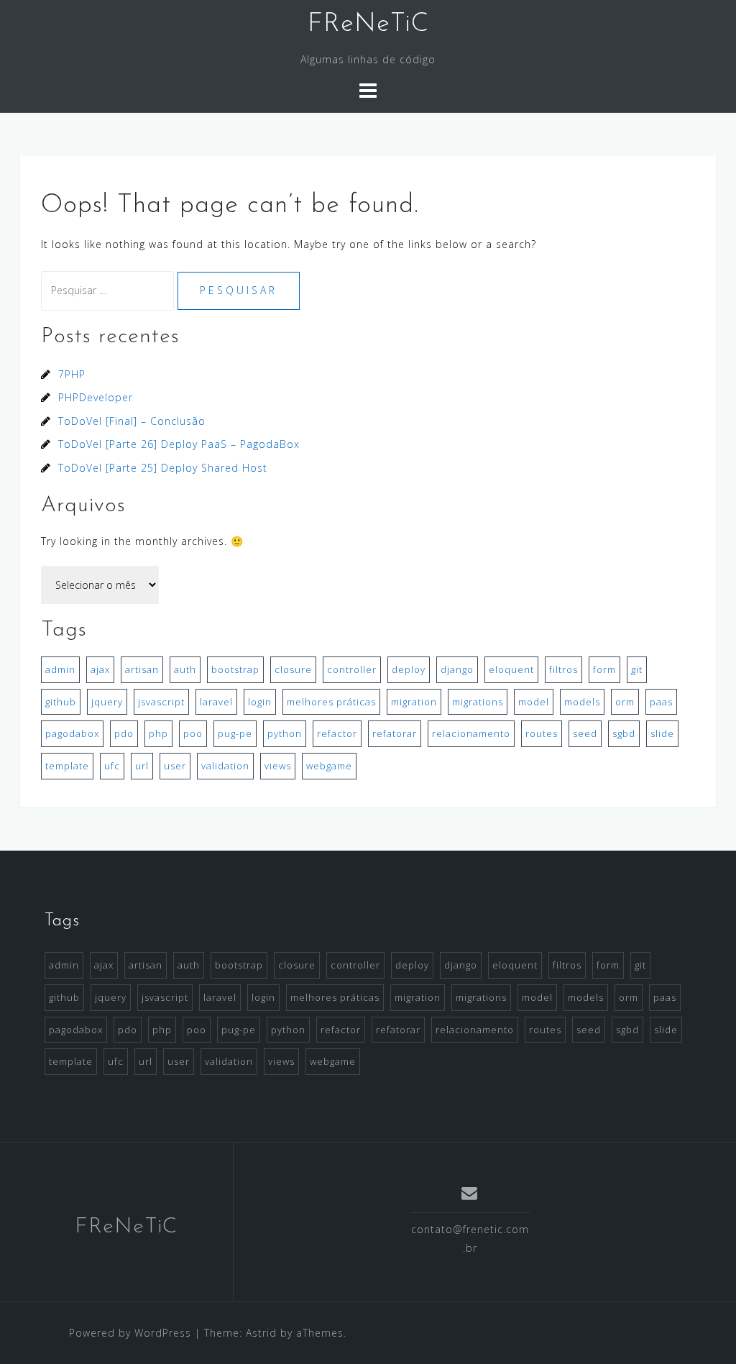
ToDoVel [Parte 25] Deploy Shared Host (162, 468)
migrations (477, 701)
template (67, 765)
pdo (124, 733)
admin (60, 669)
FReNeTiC (368, 24)
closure (293, 669)
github (60, 701)
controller (352, 669)
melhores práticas (331, 701)
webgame (329, 765)
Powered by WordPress (130, 1333)
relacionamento (471, 733)
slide (662, 733)
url (142, 765)
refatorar (394, 733)
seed (585, 733)
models (582, 701)
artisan (142, 669)
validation (225, 765)
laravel (216, 701)
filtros (563, 669)
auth (185, 669)
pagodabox (72, 733)
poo (193, 733)
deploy (409, 669)
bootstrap (235, 669)
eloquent (511, 669)
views (277, 765)
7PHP (72, 374)
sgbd (623, 733)
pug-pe (235, 733)
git (637, 669)
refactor (337, 733)
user (175, 765)
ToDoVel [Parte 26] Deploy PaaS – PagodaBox (179, 444)
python (284, 733)
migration (414, 701)
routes (541, 733)
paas (661, 701)
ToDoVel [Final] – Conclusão (132, 421)
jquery (107, 701)
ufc (112, 765)
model (533, 701)
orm (625, 701)
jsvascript (161, 701)
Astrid (261, 1333)
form (604, 669)
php (158, 733)
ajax (100, 669)
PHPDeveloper (95, 397)
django (457, 669)
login (260, 701)
